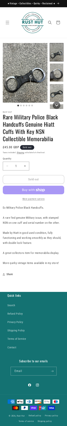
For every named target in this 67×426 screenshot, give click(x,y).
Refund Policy (15, 313)
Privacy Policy (15, 322)
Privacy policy (51, 415)
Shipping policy (45, 421)
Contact (11, 347)
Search (11, 305)
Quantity (7, 158)
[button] (7, 22)
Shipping (20, 152)
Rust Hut (21, 415)
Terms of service (26, 421)
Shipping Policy (16, 330)
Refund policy (35, 415)
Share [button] (10, 274)
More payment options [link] (34, 199)
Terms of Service (16, 338)
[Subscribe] (52, 371)
